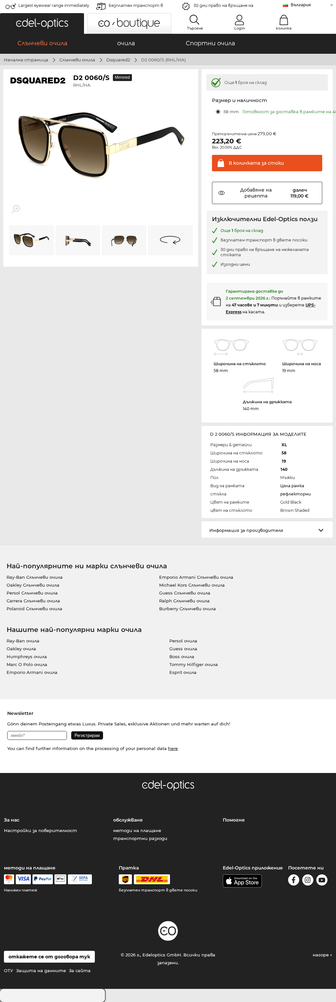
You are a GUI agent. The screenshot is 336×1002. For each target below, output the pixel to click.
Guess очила (183, 648)
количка (283, 28)
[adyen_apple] (60, 879)
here (173, 748)
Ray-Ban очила (23, 640)
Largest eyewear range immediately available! (53, 7)
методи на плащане (137, 830)
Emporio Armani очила (32, 672)
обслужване (128, 820)
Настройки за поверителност (40, 830)
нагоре (321, 954)
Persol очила (183, 640)
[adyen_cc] (9, 879)
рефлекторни (295, 493)
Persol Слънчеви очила (32, 592)
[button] (42, 23)
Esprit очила (183, 672)
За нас (11, 820)
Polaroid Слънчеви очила (34, 608)
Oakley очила (21, 648)
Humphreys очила (27, 656)
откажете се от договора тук (49, 957)
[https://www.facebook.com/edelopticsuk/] (293, 881)
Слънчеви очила (77, 59)
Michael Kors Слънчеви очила (192, 585)
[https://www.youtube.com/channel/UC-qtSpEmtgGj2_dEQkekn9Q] (321, 881)
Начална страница (26, 59)
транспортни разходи (140, 838)
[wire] (80, 879)
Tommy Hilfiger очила (193, 664)
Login (239, 28)
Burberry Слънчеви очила (187, 608)
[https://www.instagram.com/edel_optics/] (307, 881)
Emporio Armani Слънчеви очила (196, 577)
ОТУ (8, 970)
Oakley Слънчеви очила (33, 585)
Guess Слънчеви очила (184, 592)
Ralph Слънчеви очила (184, 600)
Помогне (234, 820)
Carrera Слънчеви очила (33, 600)
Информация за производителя (246, 530)
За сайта (80, 970)
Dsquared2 (118, 59)
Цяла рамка (292, 485)
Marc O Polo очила (27, 664)
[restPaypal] (42, 879)
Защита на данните (41, 970)
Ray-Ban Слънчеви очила (35, 577)
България (301, 4)
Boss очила (181, 656)
